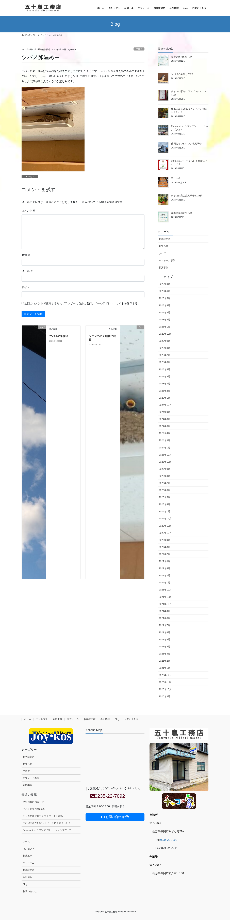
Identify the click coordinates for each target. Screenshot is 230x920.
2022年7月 (164, 554)
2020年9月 (164, 696)
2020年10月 (165, 689)
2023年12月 (165, 454)
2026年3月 (164, 312)
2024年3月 (164, 440)
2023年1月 (164, 511)
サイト (26, 287)
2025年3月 (164, 383)
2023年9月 (164, 469)
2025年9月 (164, 340)
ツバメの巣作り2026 (182, 74)
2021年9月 (164, 611)
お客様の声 (165, 239)
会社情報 (105, 719)
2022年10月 (165, 533)
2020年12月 (165, 675)
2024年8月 (164, 419)
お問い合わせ (131, 719)
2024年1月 (164, 447)
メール (27, 271)
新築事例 (163, 267)
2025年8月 (164, 348)
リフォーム (73, 719)
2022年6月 (164, 561)
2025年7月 (164, 355)
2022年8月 (164, 547)
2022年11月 (165, 525)
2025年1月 (164, 397)
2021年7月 (164, 625)
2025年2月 (164, 390)
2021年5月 (164, 639)
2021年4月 (164, 646)
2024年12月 (165, 405)
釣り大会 (175, 178)
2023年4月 (164, 504)
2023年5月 (164, 497)
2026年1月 (164, 326)
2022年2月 (164, 575)
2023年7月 (164, 483)
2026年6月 (164, 291)
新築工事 (57, 719)
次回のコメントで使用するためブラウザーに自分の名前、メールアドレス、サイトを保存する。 (82, 303)
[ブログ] (34, 451)
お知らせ (163, 246)
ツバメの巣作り (58, 336)
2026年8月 (164, 284)
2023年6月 (164, 490)
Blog (117, 719)
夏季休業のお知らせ (181, 56)
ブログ (139, 49)
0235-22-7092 (168, 839)
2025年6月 (164, 362)
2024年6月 (164, 426)
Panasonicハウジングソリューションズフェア (47, 830)
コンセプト (42, 719)
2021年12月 (165, 589)
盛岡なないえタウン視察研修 (186, 143)
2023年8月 (164, 476)
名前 (26, 255)
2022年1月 (164, 582)
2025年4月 (164, 376)
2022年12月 (165, 518)
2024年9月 (164, 412)
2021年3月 (164, 653)
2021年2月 (164, 660)
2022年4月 (164, 568)
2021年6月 (164, 632)
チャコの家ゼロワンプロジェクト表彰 (43, 816)
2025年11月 (165, 333)
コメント (29, 210)
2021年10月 (165, 604)
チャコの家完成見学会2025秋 (186, 195)
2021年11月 (165, 597)
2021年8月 (164, 618)
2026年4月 (164, 305)
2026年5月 (164, 298)
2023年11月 (165, 461)
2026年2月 (164, 319)
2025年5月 (164, 369)
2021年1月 (164, 667)
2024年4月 (164, 433)
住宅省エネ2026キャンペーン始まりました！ (47, 823)
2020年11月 (165, 682)
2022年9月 (164, 540)
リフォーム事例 (167, 260)
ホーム (27, 719)
